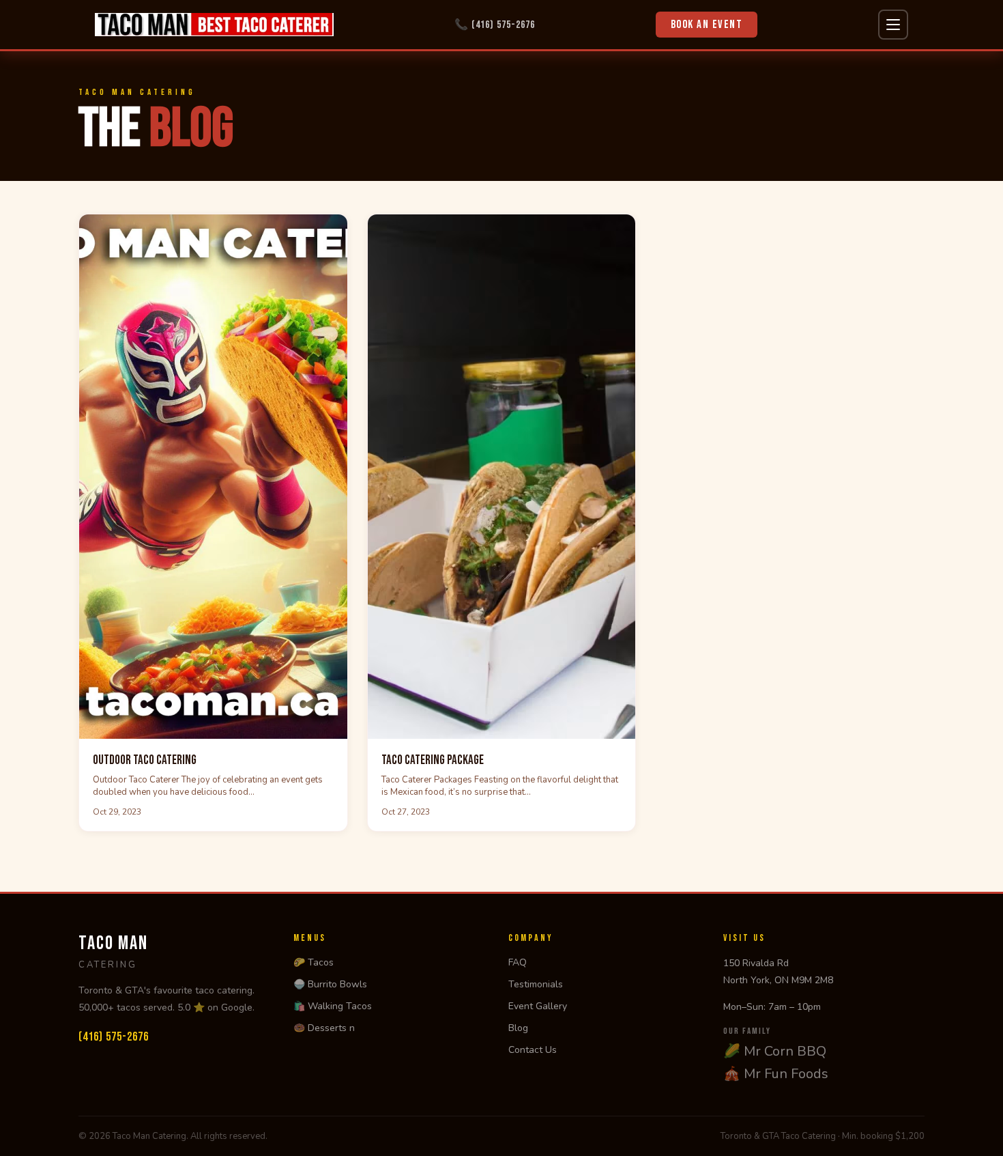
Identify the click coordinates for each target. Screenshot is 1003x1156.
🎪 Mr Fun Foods (775, 1074)
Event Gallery (537, 1006)
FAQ (517, 962)
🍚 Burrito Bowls (330, 984)
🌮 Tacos (313, 962)
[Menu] (893, 25)
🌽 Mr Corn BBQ (774, 1051)
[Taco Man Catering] (214, 24)
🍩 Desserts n (324, 1027)
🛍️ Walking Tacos (332, 1006)
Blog (518, 1027)
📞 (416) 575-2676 (494, 24)
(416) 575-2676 (113, 1037)
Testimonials (535, 984)
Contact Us (532, 1049)
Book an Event (707, 24)
